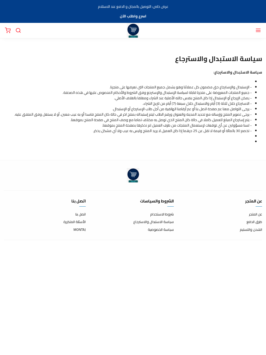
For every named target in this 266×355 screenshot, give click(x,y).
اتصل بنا (80, 214)
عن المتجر (255, 214)
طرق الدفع (254, 222)
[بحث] (18, 31)
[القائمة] (258, 31)
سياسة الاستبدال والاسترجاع (153, 222)
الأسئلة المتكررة (74, 222)
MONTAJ (80, 229)
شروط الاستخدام (162, 214)
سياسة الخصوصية (161, 229)
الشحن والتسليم (251, 229)
